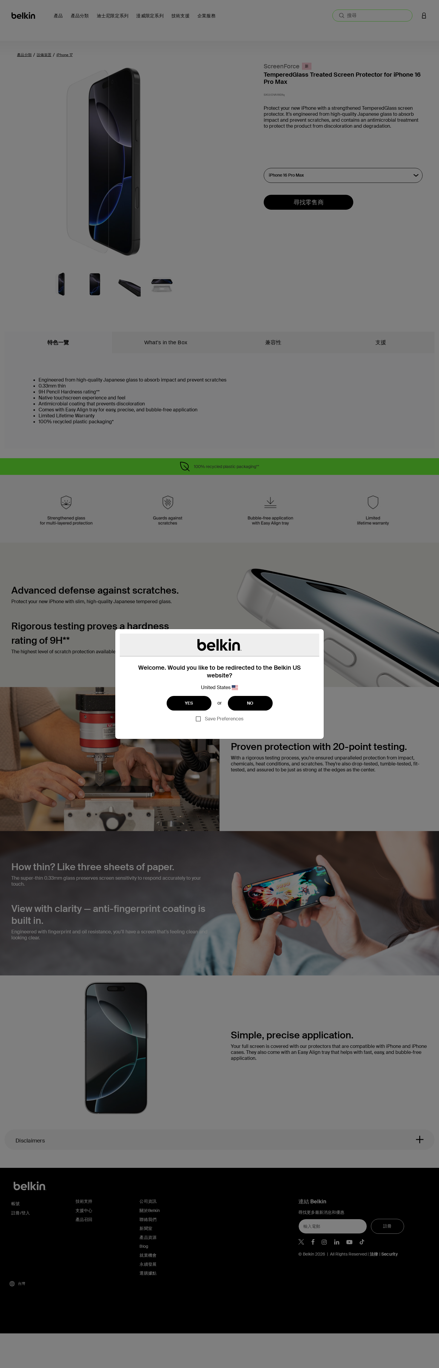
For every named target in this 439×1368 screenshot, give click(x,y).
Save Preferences (224, 719)
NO (250, 703)
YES (189, 703)
